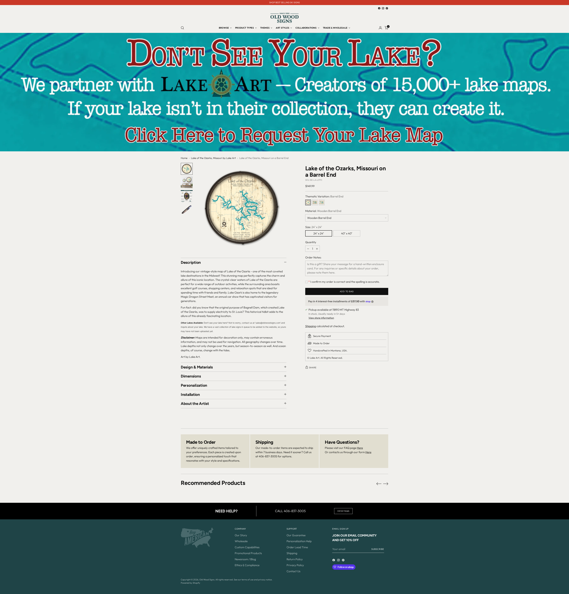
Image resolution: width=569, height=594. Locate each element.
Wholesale (241, 541)
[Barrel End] (308, 202)
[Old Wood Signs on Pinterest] (387, 8)
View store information (321, 317)
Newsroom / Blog (245, 559)
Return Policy (295, 559)
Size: (313, 227)
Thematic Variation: (324, 196)
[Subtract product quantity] (308, 249)
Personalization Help (299, 541)
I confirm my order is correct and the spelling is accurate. (344, 281)
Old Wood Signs (206, 579)
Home (184, 157)
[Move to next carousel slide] (385, 483)
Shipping (310, 326)
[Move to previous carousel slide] (378, 483)
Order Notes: (313, 257)
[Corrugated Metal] (315, 202)
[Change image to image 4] (187, 210)
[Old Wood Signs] (284, 18)
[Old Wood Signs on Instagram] (383, 8)
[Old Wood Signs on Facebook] (379, 8)
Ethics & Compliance (247, 565)
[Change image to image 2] (187, 182)
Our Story (241, 535)
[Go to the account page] (380, 28)
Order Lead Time (297, 547)
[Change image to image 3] (187, 196)
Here (360, 448)
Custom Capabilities (247, 547)
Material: (323, 211)
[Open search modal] (182, 28)
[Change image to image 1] (187, 169)
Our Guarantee (296, 535)
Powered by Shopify (190, 582)
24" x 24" (318, 233)
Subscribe (377, 549)
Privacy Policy (295, 565)
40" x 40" (346, 233)
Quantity (310, 242)
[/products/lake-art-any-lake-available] (284, 92)
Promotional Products (248, 553)
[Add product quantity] (317, 249)
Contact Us (293, 571)
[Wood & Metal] (322, 202)
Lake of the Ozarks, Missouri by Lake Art (213, 157)
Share (313, 367)
